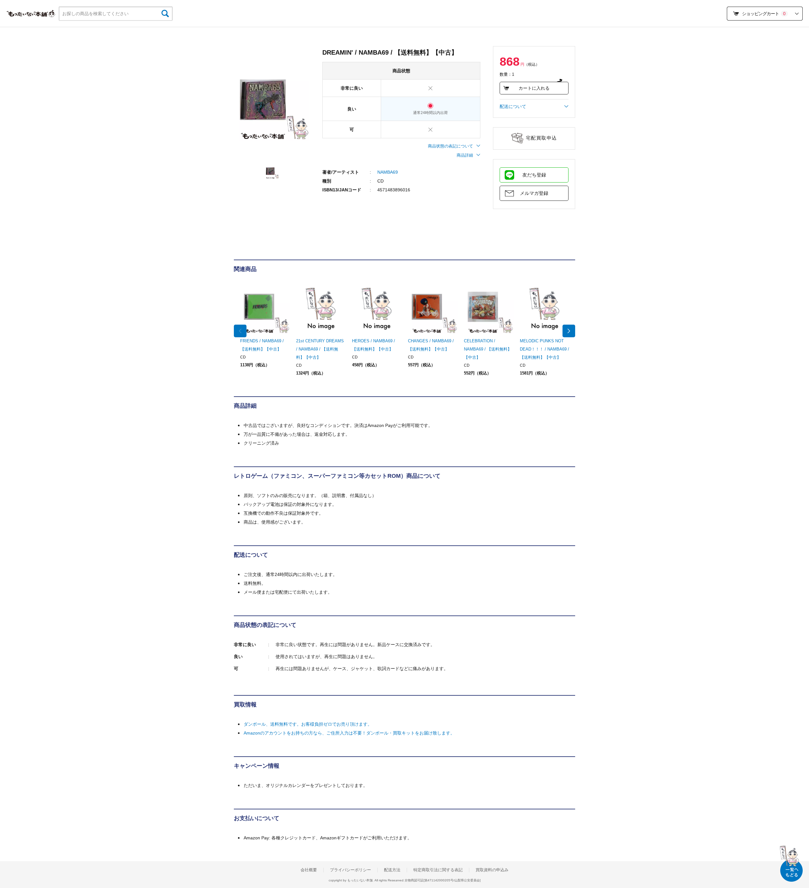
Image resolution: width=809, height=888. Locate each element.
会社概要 (309, 870)
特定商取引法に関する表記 (438, 870)
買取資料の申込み (492, 870)
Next (569, 331)
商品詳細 (465, 155)
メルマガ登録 (534, 193)
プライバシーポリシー (350, 870)
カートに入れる (534, 88)
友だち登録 (534, 174)
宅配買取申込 (541, 138)
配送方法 (392, 870)
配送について (513, 106)
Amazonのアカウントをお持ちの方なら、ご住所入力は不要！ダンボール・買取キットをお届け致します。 (349, 732)
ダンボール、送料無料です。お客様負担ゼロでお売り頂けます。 (308, 724)
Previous (240, 331)
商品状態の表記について (450, 146)
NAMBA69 (387, 172)
